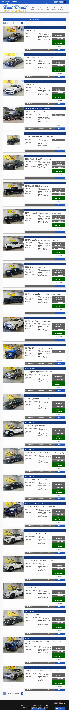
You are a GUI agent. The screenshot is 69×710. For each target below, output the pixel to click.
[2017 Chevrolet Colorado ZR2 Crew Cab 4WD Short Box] (13, 216)
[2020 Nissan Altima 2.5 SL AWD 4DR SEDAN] (13, 61)
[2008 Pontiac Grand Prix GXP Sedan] (13, 162)
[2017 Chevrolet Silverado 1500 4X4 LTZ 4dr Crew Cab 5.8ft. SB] (13, 645)
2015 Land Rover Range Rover (41, 112)
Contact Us (11, 702)
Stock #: (40, 39)
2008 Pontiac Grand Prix (38, 159)
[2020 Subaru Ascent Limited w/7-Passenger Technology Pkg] (13, 456)
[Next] (22, 23)
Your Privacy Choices (42, 705)
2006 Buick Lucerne (38, 31)
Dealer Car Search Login (25, 705)
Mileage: (40, 37)
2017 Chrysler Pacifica (37, 399)
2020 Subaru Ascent (44, 453)
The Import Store (8, 3)
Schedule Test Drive (40, 49)
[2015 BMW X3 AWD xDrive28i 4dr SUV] (13, 324)
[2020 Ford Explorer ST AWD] (13, 429)
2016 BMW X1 (33, 588)
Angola (46, 3)
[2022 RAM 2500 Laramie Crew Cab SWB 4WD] (13, 510)
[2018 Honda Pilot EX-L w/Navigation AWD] (13, 537)
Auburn (41, 3)
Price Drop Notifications (29, 49)
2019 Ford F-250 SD (38, 186)
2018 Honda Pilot (38, 534)
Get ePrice (58, 115)
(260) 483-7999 (45, 707)
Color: (26, 33)
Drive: (26, 36)
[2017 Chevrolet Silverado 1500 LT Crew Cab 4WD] (13, 297)
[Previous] (4, 23)
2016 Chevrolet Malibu (35, 615)
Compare (59, 46)
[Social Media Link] (60, 2)
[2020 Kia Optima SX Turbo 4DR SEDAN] (13, 88)
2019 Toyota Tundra (41, 240)
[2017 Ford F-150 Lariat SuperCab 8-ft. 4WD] (13, 351)
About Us (7, 702)
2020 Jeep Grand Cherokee (42, 671)
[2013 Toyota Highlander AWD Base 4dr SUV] (13, 375)
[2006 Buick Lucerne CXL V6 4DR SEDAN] (13, 34)
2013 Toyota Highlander (40, 372)
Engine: (40, 36)
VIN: (39, 33)
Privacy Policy (15, 702)
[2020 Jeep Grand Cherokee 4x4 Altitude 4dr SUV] (13, 674)
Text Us (60, 49)
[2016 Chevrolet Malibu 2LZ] (13, 618)
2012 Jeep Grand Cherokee (40, 561)
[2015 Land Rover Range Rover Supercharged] (13, 115)
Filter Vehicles (35, 19)
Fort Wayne (17, 3)
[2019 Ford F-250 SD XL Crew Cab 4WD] (13, 189)
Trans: (27, 38)
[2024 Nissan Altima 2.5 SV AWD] (13, 483)
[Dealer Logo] (15, 8)
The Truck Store (26, 3)
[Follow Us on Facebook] (55, 2)
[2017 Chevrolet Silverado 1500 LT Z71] (13, 140)
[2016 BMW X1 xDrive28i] (13, 591)
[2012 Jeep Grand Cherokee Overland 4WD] (13, 564)
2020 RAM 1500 (39, 267)
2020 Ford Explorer (35, 426)
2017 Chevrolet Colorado (43, 213)
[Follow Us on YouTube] (57, 2)
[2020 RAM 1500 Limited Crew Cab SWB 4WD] (13, 270)
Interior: (27, 35)
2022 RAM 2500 (40, 507)
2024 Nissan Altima (36, 480)
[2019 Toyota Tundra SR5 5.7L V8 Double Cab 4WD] (13, 243)
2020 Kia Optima (38, 85)
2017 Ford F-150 (39, 348)
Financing (50, 49)
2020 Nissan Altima (40, 58)
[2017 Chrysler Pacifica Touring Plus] (13, 402)
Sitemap (36, 705)
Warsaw (34, 3)
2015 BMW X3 (37, 321)
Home (4, 702)
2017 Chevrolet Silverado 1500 (39, 137)
